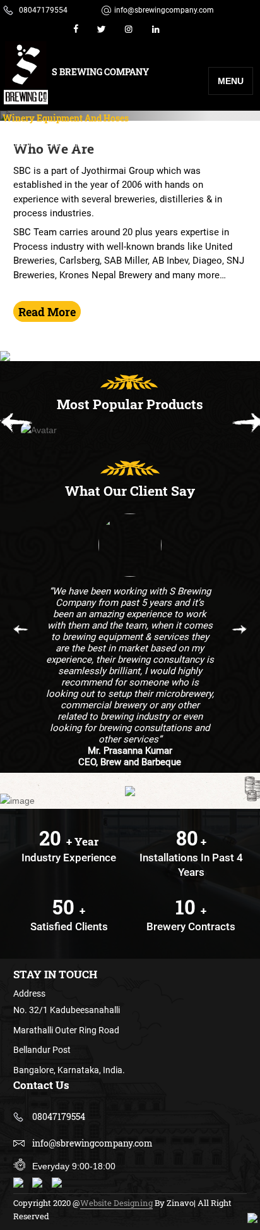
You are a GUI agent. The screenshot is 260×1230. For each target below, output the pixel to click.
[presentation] (17, 424)
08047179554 (43, 10)
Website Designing (116, 1202)
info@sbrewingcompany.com (164, 10)
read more (47, 311)
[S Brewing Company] (26, 72)
